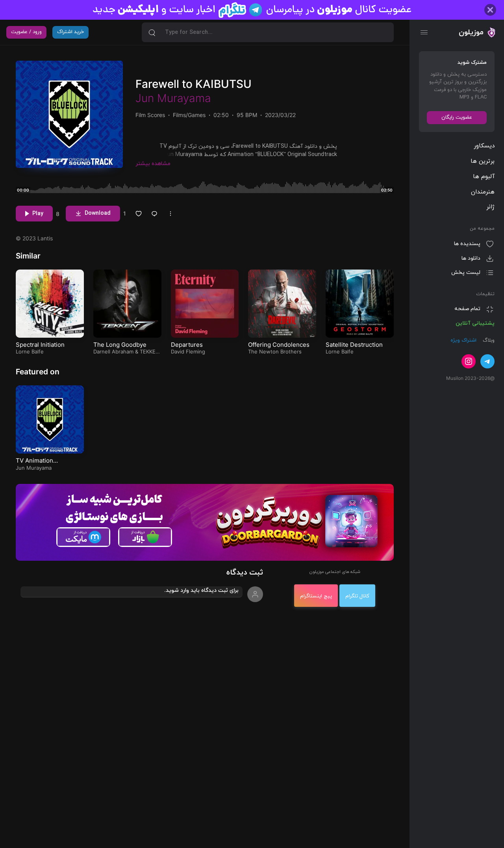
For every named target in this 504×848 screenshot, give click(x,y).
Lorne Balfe (30, 351)
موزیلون (471, 32)
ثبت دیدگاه (244, 573)
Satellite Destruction (354, 344)
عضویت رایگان (456, 117)
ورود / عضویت (26, 31)
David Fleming (188, 351)
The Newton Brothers (275, 351)
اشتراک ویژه (463, 340)
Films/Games (189, 115)
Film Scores (150, 115)
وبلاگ (488, 340)
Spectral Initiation (40, 344)
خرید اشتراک (70, 31)
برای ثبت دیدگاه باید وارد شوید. (201, 590)
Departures (187, 344)
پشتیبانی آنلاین (475, 323)
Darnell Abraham (113, 351)
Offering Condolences (278, 344)
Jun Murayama (173, 98)
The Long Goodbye (119, 344)
